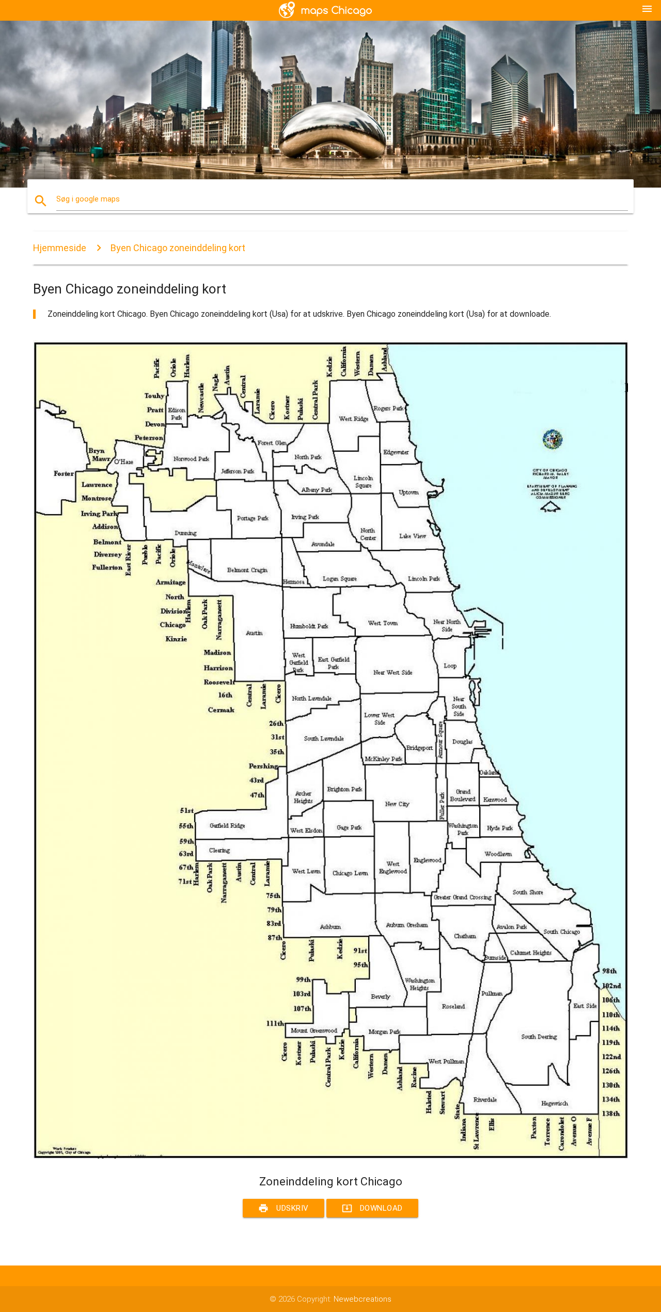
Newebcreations (362, 1299)
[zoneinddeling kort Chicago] (330, 1156)
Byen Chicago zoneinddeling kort (178, 247)
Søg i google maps (88, 199)
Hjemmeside (59, 247)
